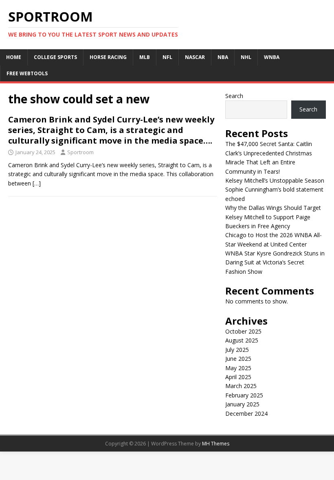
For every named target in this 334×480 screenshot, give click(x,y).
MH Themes (215, 443)
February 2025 (244, 395)
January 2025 (242, 404)
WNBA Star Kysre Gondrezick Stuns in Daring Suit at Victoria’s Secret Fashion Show (275, 262)
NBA (223, 57)
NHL (246, 57)
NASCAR (195, 57)
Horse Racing (108, 57)
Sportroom (80, 152)
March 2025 (241, 386)
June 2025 (238, 358)
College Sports (55, 57)
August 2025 (241, 340)
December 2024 (246, 413)
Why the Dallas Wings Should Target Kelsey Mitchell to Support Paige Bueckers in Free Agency (273, 217)
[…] (37, 183)
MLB (144, 57)
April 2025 (238, 377)
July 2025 (237, 349)
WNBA (271, 57)
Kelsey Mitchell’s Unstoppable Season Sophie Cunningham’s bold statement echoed (274, 190)
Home (13, 57)
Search (234, 96)
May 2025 (238, 368)
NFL (167, 57)
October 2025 (243, 331)
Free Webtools (27, 73)
